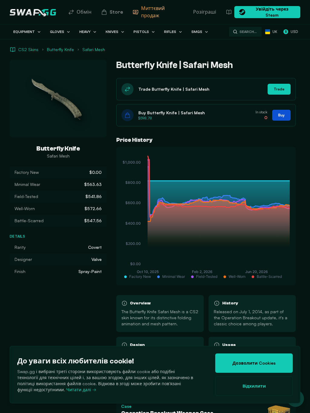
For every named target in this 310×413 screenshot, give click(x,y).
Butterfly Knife (60, 49)
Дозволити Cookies (253, 363)
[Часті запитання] (228, 12)
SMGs (196, 32)
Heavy (85, 32)
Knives (112, 32)
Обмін (84, 12)
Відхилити (254, 386)
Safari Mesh (93, 49)
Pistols (141, 32)
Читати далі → (81, 389)
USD (291, 31)
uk (274, 31)
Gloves (57, 32)
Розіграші (204, 12)
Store (116, 12)
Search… (248, 32)
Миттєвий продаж (153, 12)
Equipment (24, 32)
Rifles (170, 32)
